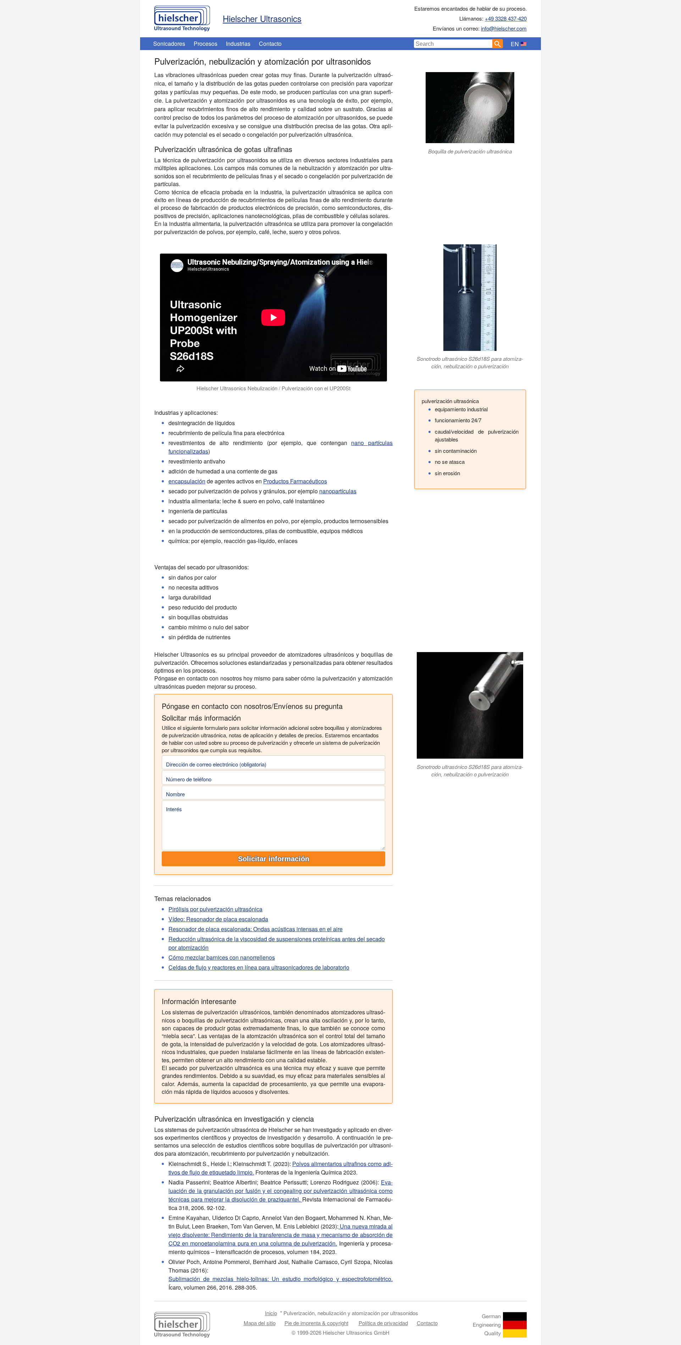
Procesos (205, 43)
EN (515, 44)
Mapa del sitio (260, 1323)
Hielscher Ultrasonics (262, 18)
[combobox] (453, 43)
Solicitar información (273, 859)
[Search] (497, 43)
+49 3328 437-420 (506, 18)
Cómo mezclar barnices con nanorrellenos (221, 957)
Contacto (270, 43)
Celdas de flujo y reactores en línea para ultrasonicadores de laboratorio (258, 967)
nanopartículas (337, 491)
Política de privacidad (383, 1323)
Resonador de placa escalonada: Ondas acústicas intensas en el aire (255, 929)
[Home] (182, 16)
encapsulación (186, 481)
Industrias (238, 43)
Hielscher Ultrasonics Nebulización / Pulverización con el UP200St (273, 388)
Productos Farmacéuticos (295, 481)
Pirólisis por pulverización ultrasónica (215, 909)
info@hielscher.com (504, 28)
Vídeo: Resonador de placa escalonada (218, 919)
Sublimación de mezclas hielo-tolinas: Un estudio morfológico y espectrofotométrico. (280, 1279)
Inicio (271, 1313)
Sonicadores (169, 43)
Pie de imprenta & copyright (316, 1323)
